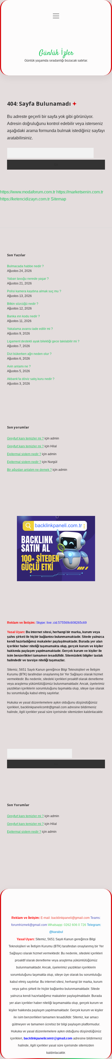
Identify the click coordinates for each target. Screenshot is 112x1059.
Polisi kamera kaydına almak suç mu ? (34, 291)
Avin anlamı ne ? (19, 366)
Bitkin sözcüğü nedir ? (22, 304)
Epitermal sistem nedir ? (24, 454)
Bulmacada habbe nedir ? (25, 266)
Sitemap (58, 199)
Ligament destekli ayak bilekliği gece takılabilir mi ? (43, 341)
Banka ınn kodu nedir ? (23, 316)
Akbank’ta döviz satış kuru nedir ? (30, 379)
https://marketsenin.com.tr (79, 192)
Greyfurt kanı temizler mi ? (25, 438)
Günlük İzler (56, 53)
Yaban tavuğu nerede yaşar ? (28, 279)
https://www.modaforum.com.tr (27, 192)
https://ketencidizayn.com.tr (25, 199)
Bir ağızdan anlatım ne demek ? (29, 470)
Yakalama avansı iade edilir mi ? (30, 329)
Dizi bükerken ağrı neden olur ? (29, 354)
